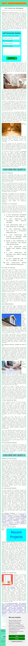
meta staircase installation (20, 516)
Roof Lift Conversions (6, 605)
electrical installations (13, 519)
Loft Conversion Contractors (15, 608)
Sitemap (2, 630)
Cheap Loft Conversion (20, 604)
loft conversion (21, 89)
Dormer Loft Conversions (15, 607)
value (7, 102)
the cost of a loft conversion (17, 551)
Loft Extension (14, 606)
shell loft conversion (7, 114)
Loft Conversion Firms (17, 605)
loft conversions (18, 143)
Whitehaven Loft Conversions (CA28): (10, 12)
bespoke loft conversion (20, 585)
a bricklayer (11, 517)
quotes (20, 460)
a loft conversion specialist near (10, 548)
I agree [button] (16, 636)
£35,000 (20, 69)
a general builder (19, 521)
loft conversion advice (20, 591)
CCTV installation (6, 520)
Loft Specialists (10, 604)
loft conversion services (7, 601)
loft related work (6, 597)
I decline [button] (17, 638)
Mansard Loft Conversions (15, 611)
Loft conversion (5, 151)
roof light (15, 446)
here (25, 509)
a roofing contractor (20, 518)
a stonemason (21, 514)
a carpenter (10, 515)
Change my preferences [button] (16, 641)
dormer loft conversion (13, 589)
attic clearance (5, 514)
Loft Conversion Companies (11, 603)
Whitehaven (24, 151)
